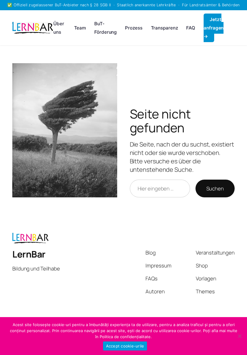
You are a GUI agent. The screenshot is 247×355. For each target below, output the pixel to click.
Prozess (133, 28)
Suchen (215, 188)
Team (80, 28)
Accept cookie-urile (125, 346)
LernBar (28, 254)
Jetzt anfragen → (214, 28)
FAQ (190, 28)
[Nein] (239, 336)
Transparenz (164, 28)
